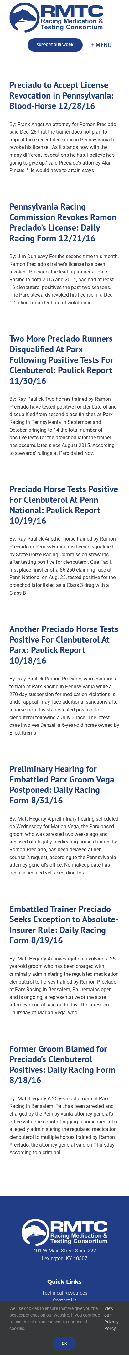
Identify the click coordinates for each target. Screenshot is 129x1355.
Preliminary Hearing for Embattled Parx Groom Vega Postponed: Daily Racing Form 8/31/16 (61, 784)
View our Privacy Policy (111, 1318)
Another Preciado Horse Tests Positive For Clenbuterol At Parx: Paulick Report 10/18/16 (63, 644)
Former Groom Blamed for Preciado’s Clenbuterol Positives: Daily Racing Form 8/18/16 (62, 1064)
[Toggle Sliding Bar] (101, 45)
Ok (64, 1343)
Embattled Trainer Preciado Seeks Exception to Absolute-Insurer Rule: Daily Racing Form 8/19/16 (63, 924)
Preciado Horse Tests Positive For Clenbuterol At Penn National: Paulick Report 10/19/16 (63, 504)
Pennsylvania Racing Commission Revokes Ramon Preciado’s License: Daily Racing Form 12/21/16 (62, 222)
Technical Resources (64, 1293)
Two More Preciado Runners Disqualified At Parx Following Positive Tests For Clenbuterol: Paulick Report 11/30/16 (61, 359)
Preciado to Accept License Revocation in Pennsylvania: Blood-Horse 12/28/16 (61, 95)
